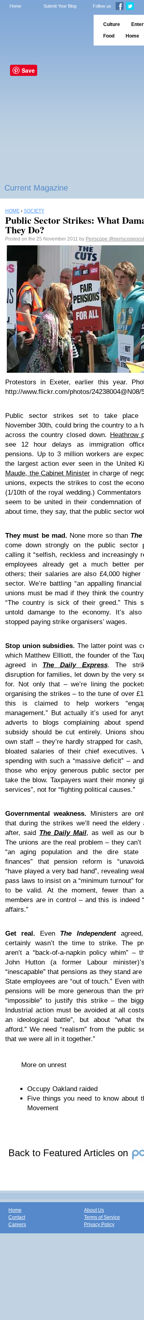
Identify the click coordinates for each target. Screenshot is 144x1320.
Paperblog (44, 30)
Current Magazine (36, 187)
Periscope (97, 239)
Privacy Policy (99, 1224)
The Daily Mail (62, 833)
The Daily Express (74, 665)
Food (108, 36)
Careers (17, 1224)
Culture (111, 24)
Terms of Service (102, 1217)
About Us (94, 1210)
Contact (16, 1217)
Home (15, 6)
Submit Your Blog (60, 6)
